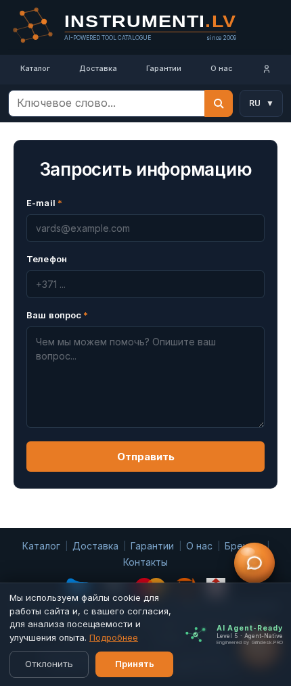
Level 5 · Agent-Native (250, 636)
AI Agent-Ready (250, 628)
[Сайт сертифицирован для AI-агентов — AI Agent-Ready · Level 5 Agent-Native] (195, 634)
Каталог (35, 68)
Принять (134, 663)
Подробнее (113, 637)
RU (261, 103)
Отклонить (49, 663)
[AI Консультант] (254, 563)
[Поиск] (218, 103)
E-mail (44, 202)
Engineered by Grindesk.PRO (250, 642)
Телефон (46, 258)
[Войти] (266, 69)
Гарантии (163, 68)
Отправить (146, 456)
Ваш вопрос (57, 315)
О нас (221, 68)
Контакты (145, 562)
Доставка (98, 68)
